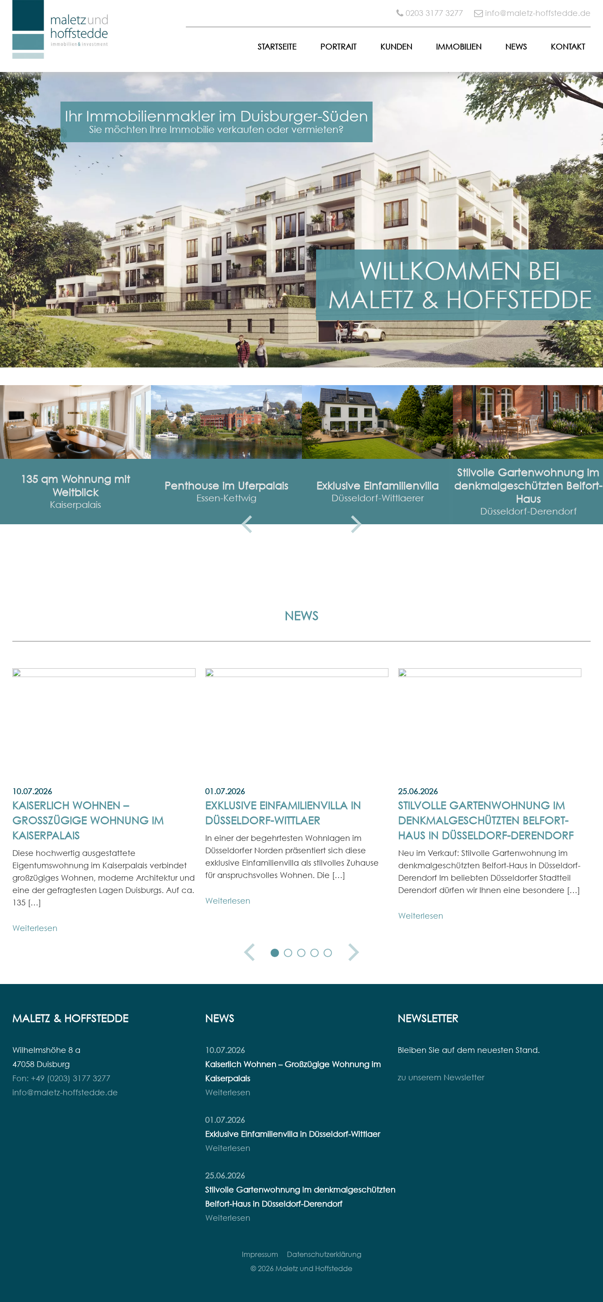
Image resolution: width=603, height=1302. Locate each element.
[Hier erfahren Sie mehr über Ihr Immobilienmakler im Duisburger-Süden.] (301, 219)
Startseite (277, 46)
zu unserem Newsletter (441, 1077)
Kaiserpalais (75, 504)
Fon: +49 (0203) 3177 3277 (61, 1078)
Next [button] (356, 524)
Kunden (396, 46)
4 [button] (314, 953)
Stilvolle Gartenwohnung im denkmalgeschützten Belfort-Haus (528, 485)
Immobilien (459, 46)
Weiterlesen (34, 928)
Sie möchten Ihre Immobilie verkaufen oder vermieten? (216, 129)
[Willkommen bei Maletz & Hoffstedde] (60, 52)
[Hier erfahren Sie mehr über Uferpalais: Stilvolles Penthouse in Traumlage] (226, 422)
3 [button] (301, 953)
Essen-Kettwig (226, 497)
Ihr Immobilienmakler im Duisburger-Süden (216, 116)
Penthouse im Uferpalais (226, 485)
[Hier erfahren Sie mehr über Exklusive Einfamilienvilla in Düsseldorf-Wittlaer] (377, 422)
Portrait (338, 46)
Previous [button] (246, 524)
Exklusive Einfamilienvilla (378, 485)
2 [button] (288, 953)
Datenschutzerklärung (324, 1254)
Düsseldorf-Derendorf (528, 511)
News (516, 46)
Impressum (260, 1254)
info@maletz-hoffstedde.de (538, 13)
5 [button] (328, 953)
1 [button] (275, 953)
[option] (301, 219)
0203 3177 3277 (434, 13)
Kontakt (568, 46)
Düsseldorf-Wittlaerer (378, 497)
